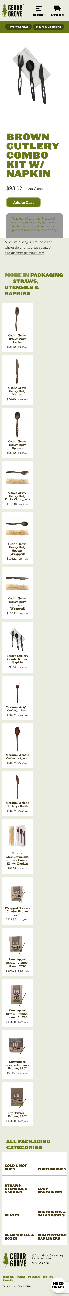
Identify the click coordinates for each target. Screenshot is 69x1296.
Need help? (58, 1285)
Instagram (34, 1276)
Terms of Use (24, 1286)
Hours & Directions (48, 26)
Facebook (8, 1276)
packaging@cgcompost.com (24, 253)
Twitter (20, 1276)
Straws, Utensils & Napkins (22, 287)
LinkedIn (8, 1280)
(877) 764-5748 (18, 26)
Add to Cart (23, 202)
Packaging (46, 275)
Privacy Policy (9, 1286)
